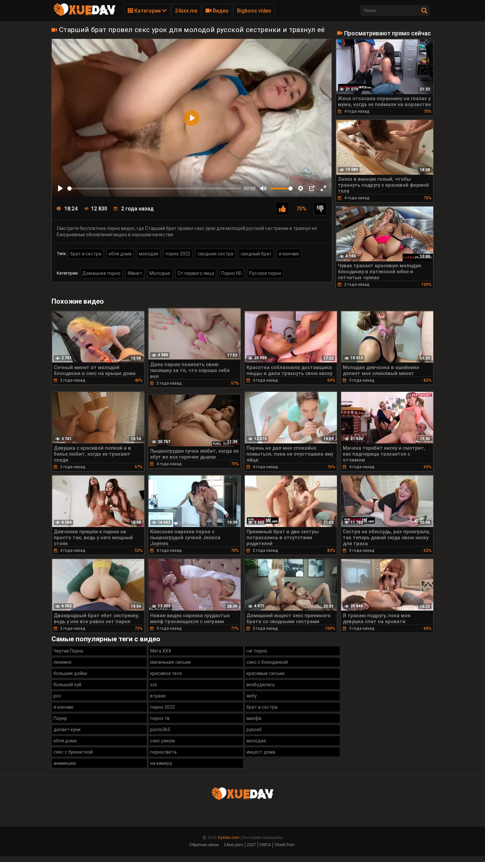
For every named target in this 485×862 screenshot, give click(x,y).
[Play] (60, 188)
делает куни (67, 729)
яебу (251, 695)
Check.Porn (285, 845)
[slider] (154, 188)
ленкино (62, 662)
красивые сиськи (265, 673)
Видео (220, 11)
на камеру (161, 763)
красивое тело (166, 673)
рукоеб (254, 729)
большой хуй (67, 684)
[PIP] (312, 188)
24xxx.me (186, 11)
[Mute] (263, 188)
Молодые (159, 273)
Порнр (60, 718)
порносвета (163, 752)
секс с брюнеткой (73, 752)
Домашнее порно (101, 273)
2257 (251, 845)
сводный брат (256, 253)
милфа (253, 718)
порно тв (160, 718)
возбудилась (260, 684)
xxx (153, 684)
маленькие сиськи (170, 662)
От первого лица (196, 273)
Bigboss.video (254, 11)
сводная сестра (215, 253)
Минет (135, 273)
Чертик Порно (68, 651)
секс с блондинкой (267, 662)
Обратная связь (204, 845)
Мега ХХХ (160, 651)
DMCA (265, 845)
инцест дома (260, 752)
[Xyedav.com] (84, 15)
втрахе (158, 695)
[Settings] (300, 188)
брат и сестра (85, 253)
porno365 (160, 729)
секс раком (162, 740)
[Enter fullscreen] (323, 188)
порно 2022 (178, 253)
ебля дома (120, 253)
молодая (148, 253)
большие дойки (70, 673)
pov (57, 695)
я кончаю (289, 253)
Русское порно (265, 273)
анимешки (64, 763)
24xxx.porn (233, 845)
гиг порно (256, 651)
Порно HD (231, 273)
